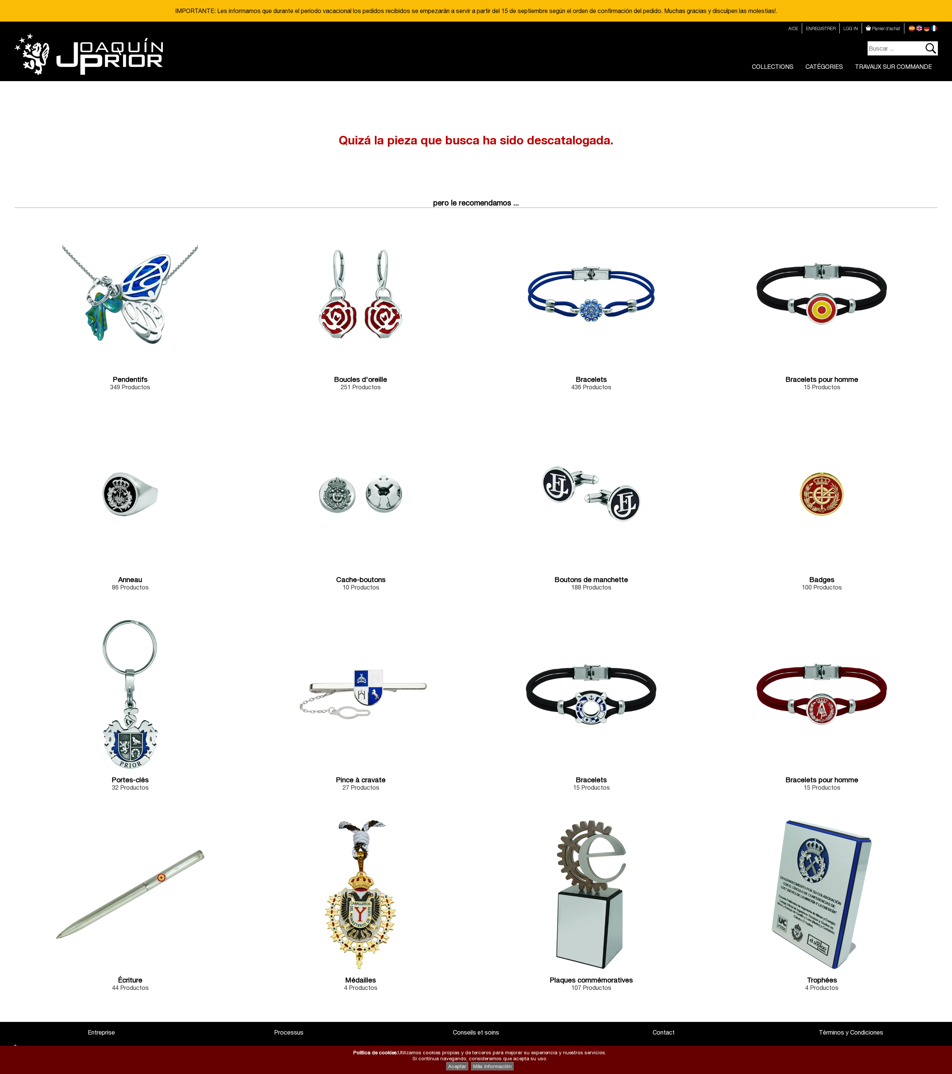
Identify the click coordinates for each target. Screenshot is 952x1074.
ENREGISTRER (821, 28)
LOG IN (850, 28)
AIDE (793, 28)
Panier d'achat (885, 28)
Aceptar (457, 1066)
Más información (492, 1066)
